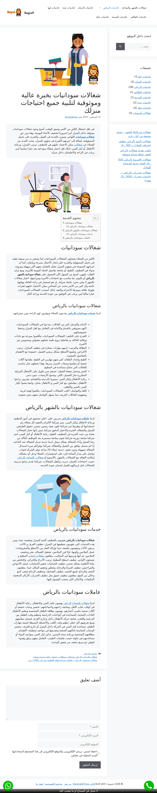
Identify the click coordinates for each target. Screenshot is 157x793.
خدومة (29, 12)
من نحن (67, 783)
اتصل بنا (39, 783)
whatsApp (8, 786)
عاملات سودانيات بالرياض (77, 237)
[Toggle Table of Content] (94, 218)
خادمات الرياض (111, 7)
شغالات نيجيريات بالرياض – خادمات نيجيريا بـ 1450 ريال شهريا (135, 176)
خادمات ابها (53, 7)
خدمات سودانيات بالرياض (81, 234)
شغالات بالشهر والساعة (134, 7)
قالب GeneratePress (84, 783)
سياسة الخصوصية (53, 783)
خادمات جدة (69, 7)
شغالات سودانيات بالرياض (81, 226)
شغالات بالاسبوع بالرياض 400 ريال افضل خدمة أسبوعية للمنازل (134, 163)
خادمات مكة (102, 16)
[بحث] (120, 46)
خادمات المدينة (119, 16)
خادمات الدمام (85, 7)
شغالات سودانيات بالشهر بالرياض (81, 230)
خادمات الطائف (138, 16)
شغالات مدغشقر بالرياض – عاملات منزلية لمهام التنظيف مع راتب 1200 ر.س (62, 660)
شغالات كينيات (36, 555)
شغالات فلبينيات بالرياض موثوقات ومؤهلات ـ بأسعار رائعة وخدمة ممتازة (65, 656)
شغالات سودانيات (84, 136)
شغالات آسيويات (142, 113)
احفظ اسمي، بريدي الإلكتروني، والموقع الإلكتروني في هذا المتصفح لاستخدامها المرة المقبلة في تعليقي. (54, 753)
